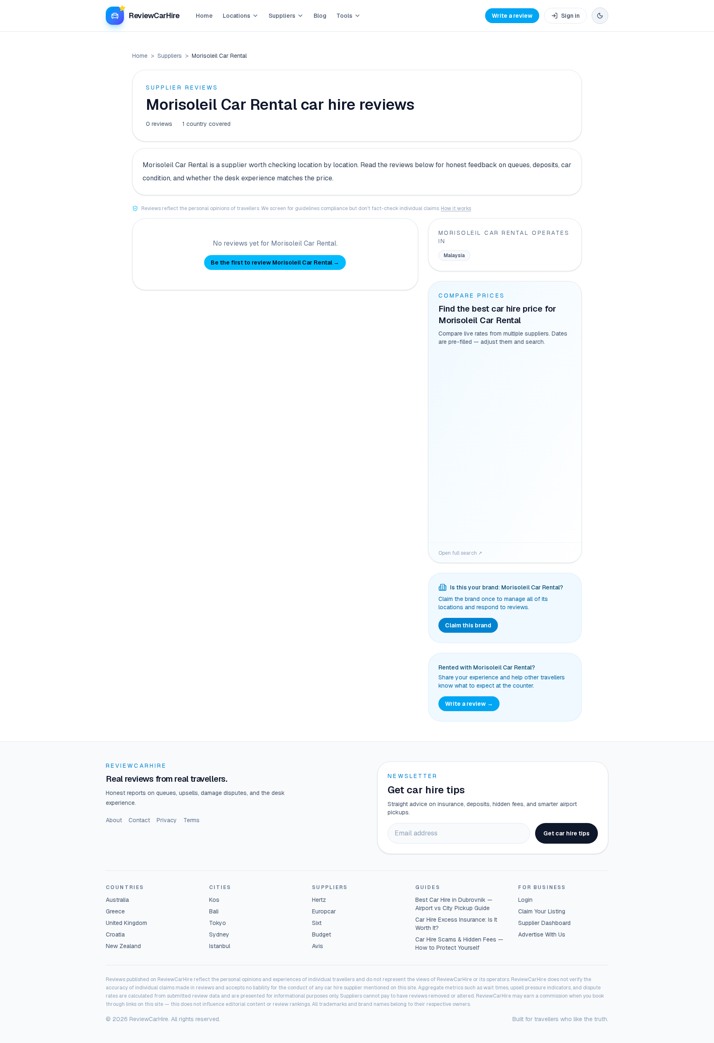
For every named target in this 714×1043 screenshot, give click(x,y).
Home (204, 15)
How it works (456, 208)
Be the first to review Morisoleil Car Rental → (275, 262)
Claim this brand (468, 625)
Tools (344, 15)
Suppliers (282, 15)
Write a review (512, 15)
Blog (320, 15)
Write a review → (469, 703)
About (114, 820)
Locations (236, 15)
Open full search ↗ (460, 553)
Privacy (167, 820)
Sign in (570, 15)
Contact (139, 820)
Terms (191, 820)
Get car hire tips (566, 833)
